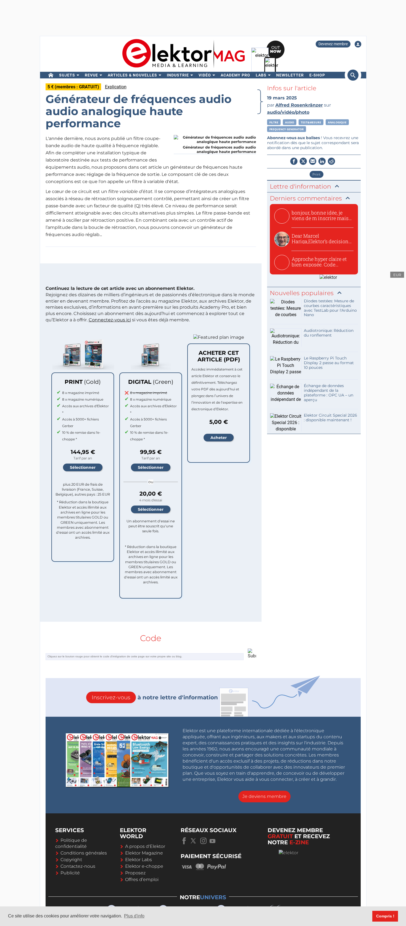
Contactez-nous (77, 866)
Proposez (135, 872)
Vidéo (205, 75)
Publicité (70, 872)
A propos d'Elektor (145, 846)
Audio (289, 122)
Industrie (178, 75)
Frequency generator (286, 129)
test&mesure (311, 122)
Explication (115, 86)
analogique (337, 122)
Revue (91, 75)
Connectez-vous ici (110, 319)
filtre (273, 122)
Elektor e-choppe (144, 866)
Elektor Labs (138, 859)
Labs (261, 75)
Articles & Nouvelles (132, 75)
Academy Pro (235, 75)
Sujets (67, 75)
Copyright (71, 859)
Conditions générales (83, 853)
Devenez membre (333, 44)
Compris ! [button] (385, 916)
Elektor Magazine (144, 853)
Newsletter (290, 75)
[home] (51, 75)
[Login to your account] (358, 44)
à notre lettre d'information (155, 697)
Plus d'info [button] (134, 916)
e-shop (317, 75)
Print (316, 174)
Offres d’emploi (142, 879)
